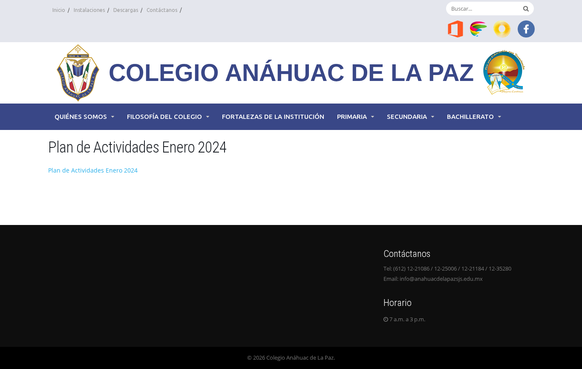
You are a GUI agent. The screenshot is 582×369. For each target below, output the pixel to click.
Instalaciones (89, 10)
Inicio (58, 10)
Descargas (125, 10)
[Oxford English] (503, 28)
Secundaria (407, 116)
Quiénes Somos (81, 116)
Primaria (352, 116)
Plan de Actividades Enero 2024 (93, 170)
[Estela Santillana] (479, 28)
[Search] (526, 8)
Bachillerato (470, 116)
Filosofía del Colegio (164, 116)
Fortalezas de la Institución (273, 116)
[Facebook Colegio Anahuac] (526, 28)
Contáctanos (162, 10)
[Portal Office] (455, 28)
